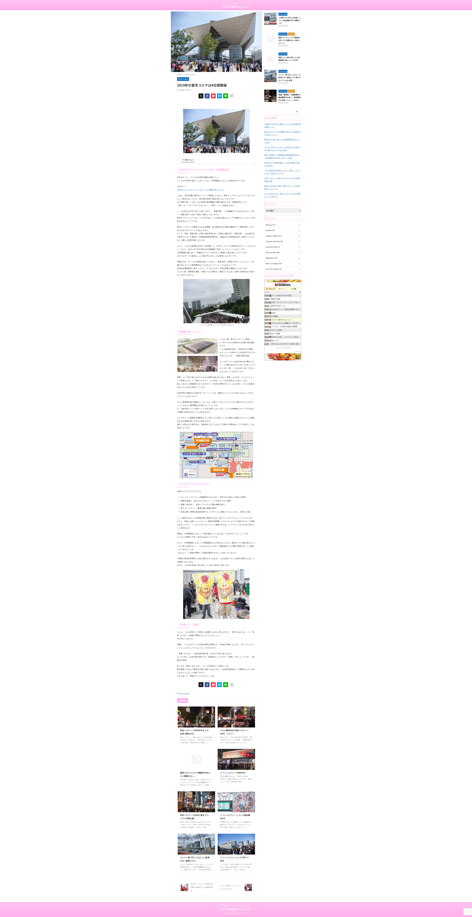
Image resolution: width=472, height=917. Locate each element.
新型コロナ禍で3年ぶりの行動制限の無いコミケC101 (282, 140)
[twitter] (201, 95)
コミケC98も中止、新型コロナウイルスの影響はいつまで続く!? (282, 195)
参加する (297, 351)
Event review (184, 693)
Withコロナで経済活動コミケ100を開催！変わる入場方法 (282, 164)
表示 (191, 160)
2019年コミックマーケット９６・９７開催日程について (200, 190)
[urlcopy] (231, 95)
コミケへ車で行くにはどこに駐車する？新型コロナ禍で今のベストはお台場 (289, 77)
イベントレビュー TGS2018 (232, 772)
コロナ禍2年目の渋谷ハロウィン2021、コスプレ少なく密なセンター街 (282, 171)
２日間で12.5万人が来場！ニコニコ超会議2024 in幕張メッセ (289, 20)
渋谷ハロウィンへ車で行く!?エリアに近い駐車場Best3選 (282, 179)
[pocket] (213, 95)
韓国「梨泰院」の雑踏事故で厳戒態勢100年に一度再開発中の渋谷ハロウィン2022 (289, 97)
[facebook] (207, 95)
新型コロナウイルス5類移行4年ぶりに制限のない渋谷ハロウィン (289, 40)
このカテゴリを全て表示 (282, 348)
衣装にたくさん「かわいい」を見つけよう (236, 905)
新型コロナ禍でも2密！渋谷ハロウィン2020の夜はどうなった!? (282, 187)
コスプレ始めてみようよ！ (236, 6)
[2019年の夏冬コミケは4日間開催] (219, 95)
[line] (225, 95)
